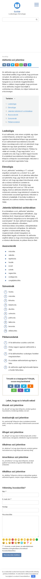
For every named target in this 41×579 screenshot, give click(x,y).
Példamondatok (14, 122)
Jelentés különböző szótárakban (20, 111)
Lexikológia (12, 104)
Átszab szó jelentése (12, 405)
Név (4, 491)
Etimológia (12, 107)
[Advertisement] (20, 38)
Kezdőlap (5, 56)
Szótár (17, 11)
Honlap (5, 507)
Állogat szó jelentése (12, 432)
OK (33, 576)
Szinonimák (12, 118)
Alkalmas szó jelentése (13, 444)
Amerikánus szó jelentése (15, 457)
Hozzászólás (7, 514)
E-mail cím (6, 499)
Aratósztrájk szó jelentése (15, 417)
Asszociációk (13, 115)
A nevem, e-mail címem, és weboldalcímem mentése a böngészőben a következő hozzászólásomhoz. (17, 548)
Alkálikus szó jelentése (13, 471)
